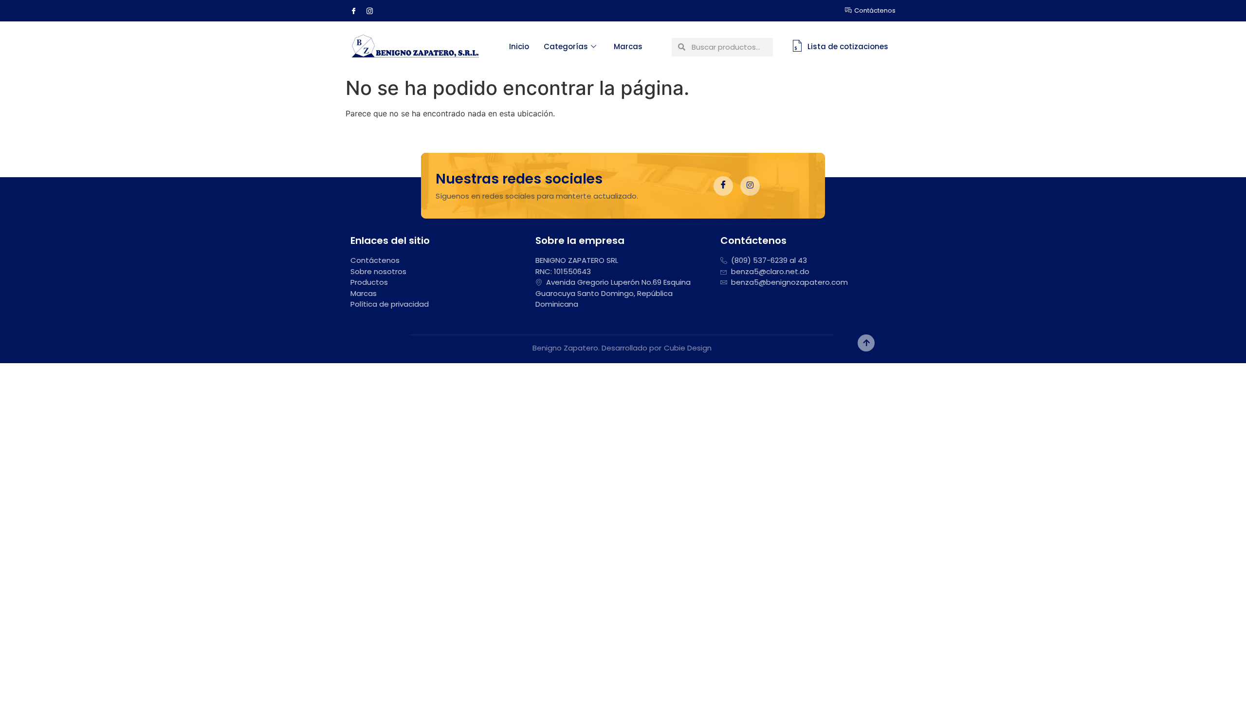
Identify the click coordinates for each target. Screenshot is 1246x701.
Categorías (566, 46)
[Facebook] (357, 11)
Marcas (628, 46)
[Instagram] (373, 11)
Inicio (519, 46)
